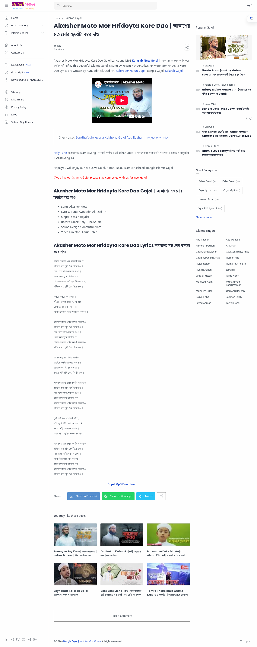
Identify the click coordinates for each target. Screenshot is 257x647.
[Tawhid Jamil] (228, 85)
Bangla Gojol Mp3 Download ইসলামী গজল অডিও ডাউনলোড (225, 111)
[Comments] (249, 119)
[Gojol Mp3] (210, 104)
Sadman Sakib (234, 297)
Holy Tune (60, 153)
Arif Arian (231, 245)
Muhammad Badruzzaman (233, 283)
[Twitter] (18, 639)
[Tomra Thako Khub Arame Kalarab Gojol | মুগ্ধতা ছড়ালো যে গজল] (168, 574)
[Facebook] (6, 639)
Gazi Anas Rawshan (206, 251)
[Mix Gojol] (210, 66)
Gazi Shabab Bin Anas (208, 257)
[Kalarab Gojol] (212, 85)
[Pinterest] (35, 639)
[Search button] (58, 6)
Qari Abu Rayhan (235, 291)
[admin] (57, 46)
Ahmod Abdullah (205, 245)
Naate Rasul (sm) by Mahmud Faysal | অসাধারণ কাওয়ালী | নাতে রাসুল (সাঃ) (223, 72)
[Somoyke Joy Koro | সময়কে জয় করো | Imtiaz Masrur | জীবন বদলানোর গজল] (75, 534)
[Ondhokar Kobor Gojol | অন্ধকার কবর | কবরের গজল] (122, 534)
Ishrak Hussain (204, 275)
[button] (249, 5)
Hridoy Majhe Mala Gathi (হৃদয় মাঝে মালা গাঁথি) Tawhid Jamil (226, 92)
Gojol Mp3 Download (122, 484)
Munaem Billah (204, 291)
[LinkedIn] (29, 639)
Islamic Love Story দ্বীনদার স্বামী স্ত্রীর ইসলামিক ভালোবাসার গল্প (223, 153)
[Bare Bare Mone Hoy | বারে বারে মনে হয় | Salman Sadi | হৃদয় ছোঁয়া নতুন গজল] (122, 574)
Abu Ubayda (233, 239)
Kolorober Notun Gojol (130, 70)
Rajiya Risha (202, 297)
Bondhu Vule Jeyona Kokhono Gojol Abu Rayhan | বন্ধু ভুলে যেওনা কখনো (122, 137)
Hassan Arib (232, 257)
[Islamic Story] (212, 146)
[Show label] (204, 217)
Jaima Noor (232, 275)
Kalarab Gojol (174, 70)
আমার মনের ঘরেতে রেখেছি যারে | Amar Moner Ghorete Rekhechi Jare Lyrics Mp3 (226, 134)
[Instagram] (12, 639)
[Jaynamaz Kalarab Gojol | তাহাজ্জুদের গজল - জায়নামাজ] (75, 574)
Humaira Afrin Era (236, 263)
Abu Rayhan (202, 239)
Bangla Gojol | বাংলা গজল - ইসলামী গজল (82, 641)
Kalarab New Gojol (145, 60)
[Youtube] (23, 639)
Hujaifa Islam (203, 263)
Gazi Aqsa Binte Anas (237, 251)
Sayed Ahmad (203, 303)
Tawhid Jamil (233, 303)
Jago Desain (147, 641)
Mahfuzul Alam (204, 281)
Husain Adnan (204, 269)
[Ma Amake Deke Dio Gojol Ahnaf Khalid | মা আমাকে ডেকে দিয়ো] (168, 534)
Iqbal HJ (230, 269)
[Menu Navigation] (6, 6)
